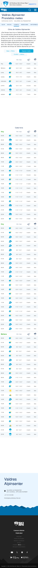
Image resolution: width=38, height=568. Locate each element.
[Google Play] (15, 557)
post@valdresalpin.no (12, 498)
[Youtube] (12, 552)
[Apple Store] (24, 557)
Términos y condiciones (19, 540)
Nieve (9, 24)
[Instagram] (22, 552)
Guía (3, 24)
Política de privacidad (19, 538)
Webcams (24, 24)
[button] (29, 10)
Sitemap (19, 542)
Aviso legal (19, 536)
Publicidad (19, 533)
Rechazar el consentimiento (19, 546)
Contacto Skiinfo (19, 530)
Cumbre (19, 54)
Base (11, 51)
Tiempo (16, 24)
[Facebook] (27, 552)
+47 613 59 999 (8, 495)
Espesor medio (26, 51)
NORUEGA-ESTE (7, 21)
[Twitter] (17, 552)
